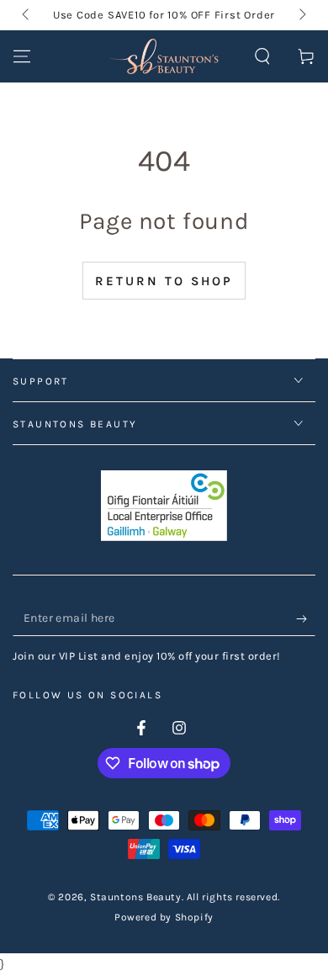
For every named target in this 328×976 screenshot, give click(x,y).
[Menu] (22, 56)
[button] (262, 56)
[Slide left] (27, 15)
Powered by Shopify (164, 917)
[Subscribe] (305, 619)
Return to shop (164, 281)
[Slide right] (301, 15)
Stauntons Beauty (136, 897)
